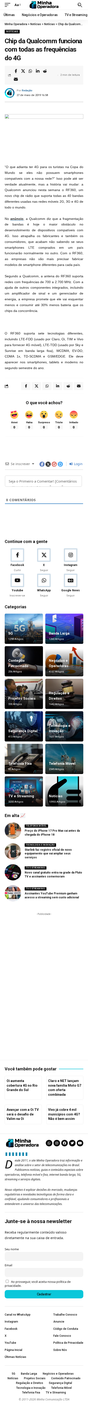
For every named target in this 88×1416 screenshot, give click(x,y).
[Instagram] (70, 560)
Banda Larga (59, 633)
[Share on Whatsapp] (30, 71)
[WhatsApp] (44, 586)
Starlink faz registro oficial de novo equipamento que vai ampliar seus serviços (48, 853)
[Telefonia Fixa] (24, 759)
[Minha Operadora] (44, 5)
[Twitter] (72, 1143)
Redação (27, 90)
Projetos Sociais (21, 698)
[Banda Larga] (64, 629)
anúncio (16, 219)
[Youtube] (17, 586)
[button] (9, 5)
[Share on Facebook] (15, 71)
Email (8, 1265)
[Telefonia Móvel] (64, 759)
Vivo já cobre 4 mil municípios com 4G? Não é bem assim (64, 1114)
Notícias (12, 31)
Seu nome (12, 1249)
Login (78, 464)
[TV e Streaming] (24, 791)
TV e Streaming (21, 796)
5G (10, 633)
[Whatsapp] (49, 1143)
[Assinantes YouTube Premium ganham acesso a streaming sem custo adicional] (13, 893)
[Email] (15, 79)
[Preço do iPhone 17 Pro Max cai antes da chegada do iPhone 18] (13, 830)
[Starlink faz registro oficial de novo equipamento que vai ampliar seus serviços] (13, 851)
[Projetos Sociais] (24, 694)
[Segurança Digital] (24, 726)
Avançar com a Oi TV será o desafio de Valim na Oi (23, 1114)
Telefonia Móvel (62, 763)
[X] (44, 560)
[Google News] (70, 586)
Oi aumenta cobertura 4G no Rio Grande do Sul (22, 1085)
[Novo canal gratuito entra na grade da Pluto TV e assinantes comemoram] (13, 872)
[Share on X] (23, 71)
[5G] (24, 629)
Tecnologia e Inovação (40, 845)
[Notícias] (64, 791)
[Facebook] (17, 560)
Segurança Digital (23, 731)
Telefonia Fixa (20, 763)
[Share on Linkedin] (37, 71)
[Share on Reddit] (45, 71)
